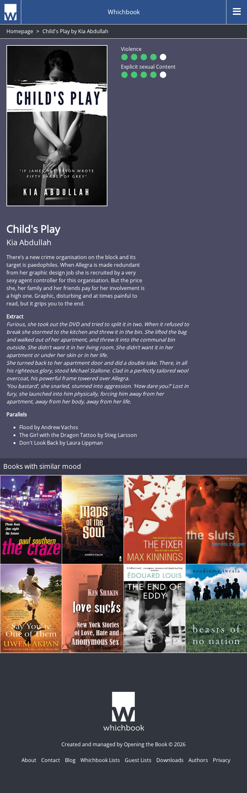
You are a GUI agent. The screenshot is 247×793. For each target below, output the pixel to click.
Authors (198, 760)
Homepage (19, 31)
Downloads (170, 760)
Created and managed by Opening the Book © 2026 (123, 744)
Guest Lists (138, 760)
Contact (50, 760)
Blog (70, 760)
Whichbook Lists (100, 760)
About (29, 760)
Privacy (221, 760)
